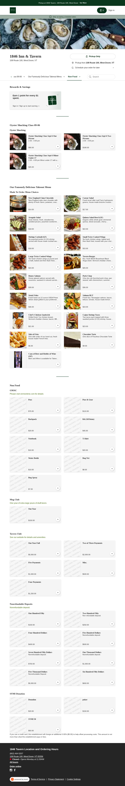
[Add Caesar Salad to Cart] (112, 208)
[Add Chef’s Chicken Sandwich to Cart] (58, 325)
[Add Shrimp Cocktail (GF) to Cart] (58, 247)
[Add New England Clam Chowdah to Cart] (58, 208)
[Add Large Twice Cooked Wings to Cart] (58, 267)
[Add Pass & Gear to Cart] (112, 410)
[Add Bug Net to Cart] (112, 469)
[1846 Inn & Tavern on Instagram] (11, 770)
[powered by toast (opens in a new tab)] (19, 779)
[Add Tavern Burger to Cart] (112, 267)
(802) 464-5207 (16, 753)
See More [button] (83, 3)
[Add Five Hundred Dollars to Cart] (112, 643)
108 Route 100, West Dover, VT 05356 (26, 756)
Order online (15, 766)
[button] (47, 76)
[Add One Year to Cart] (58, 519)
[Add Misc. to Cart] (112, 573)
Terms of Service (38, 779)
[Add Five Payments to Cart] (58, 573)
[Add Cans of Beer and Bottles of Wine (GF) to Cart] (58, 364)
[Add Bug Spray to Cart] (58, 488)
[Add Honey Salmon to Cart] (58, 286)
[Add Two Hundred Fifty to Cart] (112, 624)
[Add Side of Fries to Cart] (58, 345)
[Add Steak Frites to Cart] (58, 306)
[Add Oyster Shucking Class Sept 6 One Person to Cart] (58, 147)
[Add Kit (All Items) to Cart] (112, 430)
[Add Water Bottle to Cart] (58, 469)
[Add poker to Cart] (112, 710)
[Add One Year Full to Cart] (58, 554)
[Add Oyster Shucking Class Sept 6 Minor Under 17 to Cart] (58, 166)
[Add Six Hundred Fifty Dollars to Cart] (112, 682)
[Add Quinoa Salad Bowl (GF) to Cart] (112, 228)
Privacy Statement (56, 779)
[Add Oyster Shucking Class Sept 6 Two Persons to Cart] (112, 147)
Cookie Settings (74, 779)
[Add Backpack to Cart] (58, 430)
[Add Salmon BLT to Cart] (112, 306)
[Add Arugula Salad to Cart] (58, 228)
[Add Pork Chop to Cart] (112, 286)
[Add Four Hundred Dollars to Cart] (58, 643)
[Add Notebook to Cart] (58, 449)
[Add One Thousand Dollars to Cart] (112, 663)
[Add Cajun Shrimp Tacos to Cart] (112, 325)
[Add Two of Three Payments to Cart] (112, 554)
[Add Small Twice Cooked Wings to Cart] (112, 247)
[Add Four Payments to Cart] (58, 593)
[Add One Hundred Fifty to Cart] (58, 624)
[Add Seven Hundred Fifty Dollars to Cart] (58, 663)
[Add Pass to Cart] (58, 410)
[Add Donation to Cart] (58, 710)
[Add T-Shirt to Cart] (112, 449)
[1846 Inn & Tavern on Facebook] (14, 770)
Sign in (111, 10)
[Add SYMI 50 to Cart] (58, 730)
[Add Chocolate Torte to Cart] (112, 345)
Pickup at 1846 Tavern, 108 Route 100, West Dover (58, 3)
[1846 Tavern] (13, 10)
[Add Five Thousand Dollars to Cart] (58, 682)
